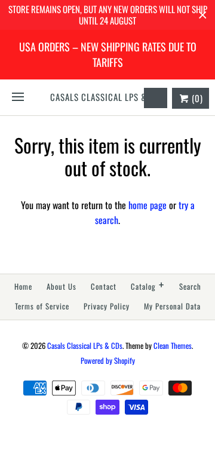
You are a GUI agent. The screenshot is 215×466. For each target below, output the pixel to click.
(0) (196, 98)
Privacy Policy (107, 306)
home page (147, 205)
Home (23, 286)
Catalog (148, 285)
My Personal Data (172, 306)
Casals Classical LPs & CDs (84, 345)
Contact (103, 286)
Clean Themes (172, 345)
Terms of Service (42, 306)
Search (190, 286)
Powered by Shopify (108, 360)
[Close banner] (203, 15)
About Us (61, 286)
